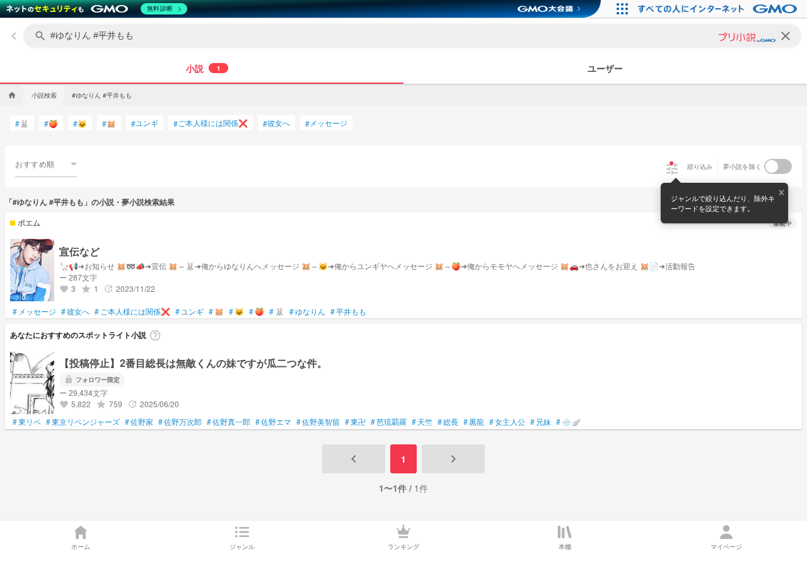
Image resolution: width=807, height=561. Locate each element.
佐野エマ (273, 422)
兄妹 (540, 422)
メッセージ (326, 123)
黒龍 (473, 422)
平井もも (348, 311)
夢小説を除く (742, 166)
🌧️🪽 (568, 422)
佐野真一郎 (228, 422)
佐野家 (139, 422)
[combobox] (46, 164)
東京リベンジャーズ (83, 422)
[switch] (778, 166)
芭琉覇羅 (389, 422)
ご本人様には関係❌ (210, 123)
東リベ (27, 422)
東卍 (355, 422)
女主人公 (507, 422)
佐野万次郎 (180, 422)
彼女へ (276, 123)
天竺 (422, 422)
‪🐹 (109, 123)
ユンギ (144, 123)
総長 (448, 422)
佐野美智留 (318, 422)
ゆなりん (307, 311)
